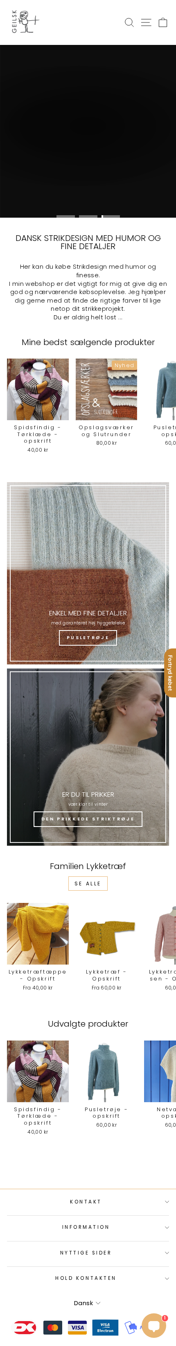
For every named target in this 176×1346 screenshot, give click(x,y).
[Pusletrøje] (88, 573)
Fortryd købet (170, 673)
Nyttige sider (86, 1253)
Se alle (88, 883)
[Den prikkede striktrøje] (88, 757)
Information (86, 1227)
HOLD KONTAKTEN (85, 1278)
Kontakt (86, 1202)
